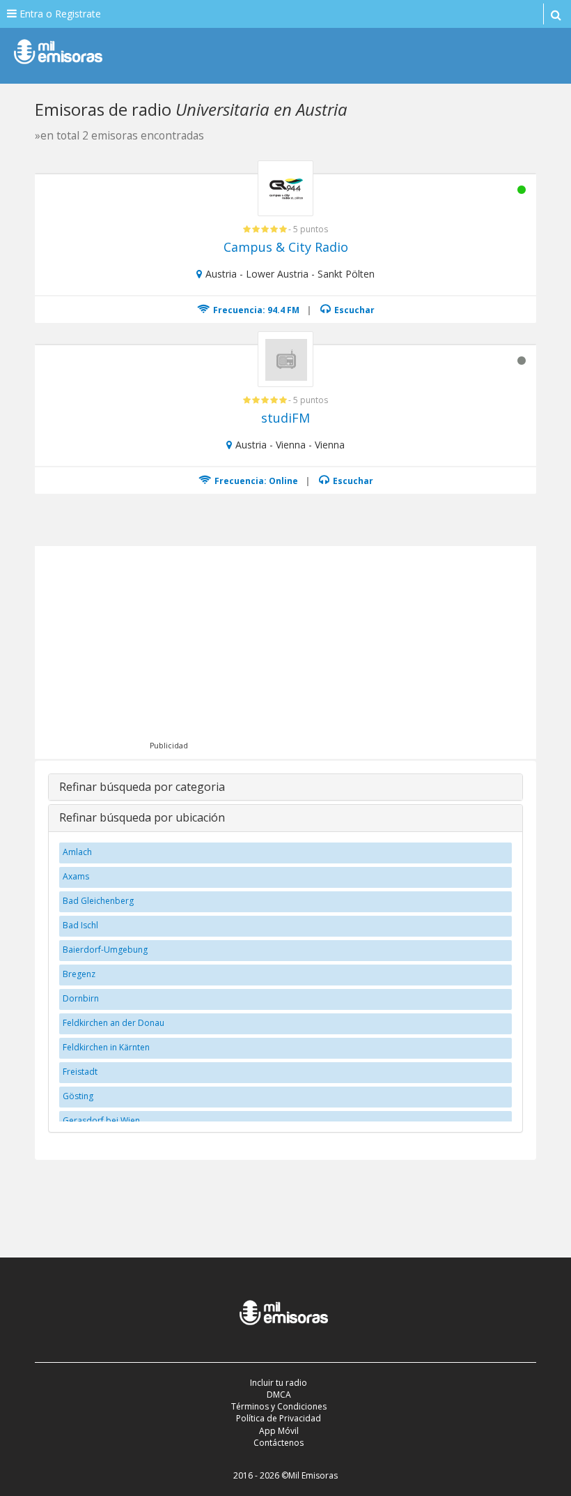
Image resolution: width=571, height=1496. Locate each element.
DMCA (279, 1394)
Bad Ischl (80, 925)
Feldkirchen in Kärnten (106, 1047)
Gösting (78, 1096)
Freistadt (80, 1072)
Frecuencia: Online (255, 481)
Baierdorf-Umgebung (105, 949)
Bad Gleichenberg (98, 901)
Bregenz (79, 974)
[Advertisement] (305, 650)
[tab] (285, 787)
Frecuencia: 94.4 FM (255, 310)
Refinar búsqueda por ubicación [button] (142, 817)
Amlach (77, 852)
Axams (76, 876)
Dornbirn (81, 998)
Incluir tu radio (278, 1383)
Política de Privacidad (278, 1418)
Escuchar (353, 310)
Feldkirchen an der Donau (113, 1023)
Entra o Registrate (59, 13)
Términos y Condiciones (279, 1406)
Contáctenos (278, 1443)
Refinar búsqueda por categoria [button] (142, 786)
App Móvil (279, 1431)
